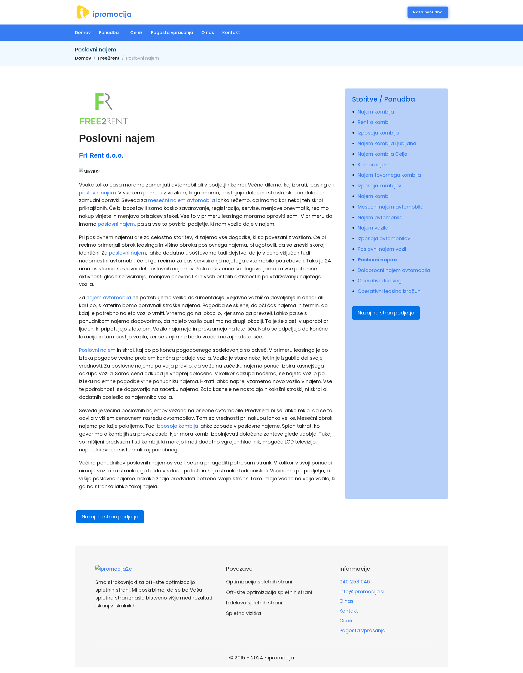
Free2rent (109, 58)
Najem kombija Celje (382, 154)
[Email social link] (412, 33)
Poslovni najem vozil (382, 249)
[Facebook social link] (419, 33)
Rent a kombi (374, 122)
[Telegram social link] (426, 33)
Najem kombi (374, 196)
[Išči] (400, 12)
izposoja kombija (177, 426)
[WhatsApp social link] (439, 33)
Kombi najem (374, 164)
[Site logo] (104, 12)
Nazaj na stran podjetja (386, 312)
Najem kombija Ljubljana (387, 143)
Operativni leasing (380, 280)
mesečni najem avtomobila (181, 200)
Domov (83, 58)
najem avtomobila (108, 297)
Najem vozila (373, 227)
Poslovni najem (97, 350)
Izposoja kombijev (379, 185)
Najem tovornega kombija (389, 175)
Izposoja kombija (378, 132)
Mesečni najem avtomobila (391, 206)
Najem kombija (376, 111)
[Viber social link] (446, 33)
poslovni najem (97, 192)
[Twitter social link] (433, 33)
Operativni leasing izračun (389, 291)
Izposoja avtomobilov (384, 238)
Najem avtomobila (380, 217)
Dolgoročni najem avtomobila (394, 270)
